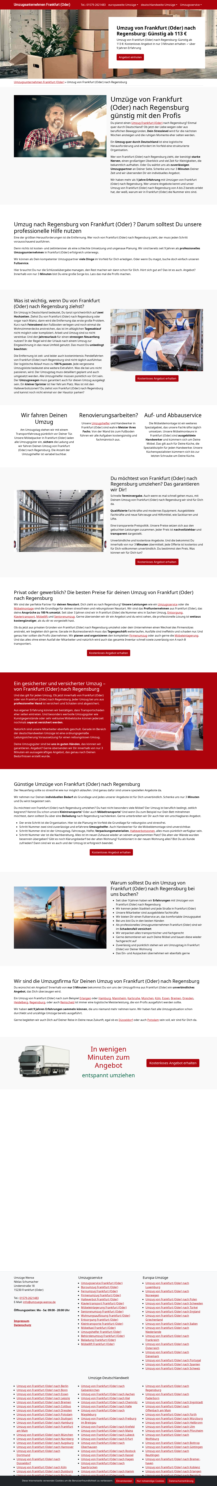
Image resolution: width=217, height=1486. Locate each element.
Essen (166, 998)
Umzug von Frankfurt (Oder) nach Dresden (44, 1410)
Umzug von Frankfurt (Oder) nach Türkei (171, 1307)
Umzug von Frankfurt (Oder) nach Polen (171, 1299)
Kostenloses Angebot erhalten (156, 378)
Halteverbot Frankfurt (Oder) (99, 1299)
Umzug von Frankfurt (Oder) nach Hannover (45, 1447)
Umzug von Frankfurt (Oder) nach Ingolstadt (174, 1402)
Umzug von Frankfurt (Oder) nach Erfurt (107, 1439)
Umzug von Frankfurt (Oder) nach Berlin (42, 1386)
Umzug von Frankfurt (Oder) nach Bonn (42, 1390)
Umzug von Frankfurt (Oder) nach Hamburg (45, 1422)
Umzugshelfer (101, 423)
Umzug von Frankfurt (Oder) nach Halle (106, 1406)
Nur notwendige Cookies (150, 1480)
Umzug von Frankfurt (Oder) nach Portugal (173, 1360)
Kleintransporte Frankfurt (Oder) (102, 1324)
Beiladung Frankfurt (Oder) (98, 1340)
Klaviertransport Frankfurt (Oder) (102, 1303)
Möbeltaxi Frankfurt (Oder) (98, 1328)
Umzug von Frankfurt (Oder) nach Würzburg (174, 1418)
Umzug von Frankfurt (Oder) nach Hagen (107, 1459)
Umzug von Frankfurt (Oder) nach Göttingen (174, 1447)
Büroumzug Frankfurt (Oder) (99, 1287)
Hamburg (104, 998)
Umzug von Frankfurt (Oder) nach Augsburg (45, 1443)
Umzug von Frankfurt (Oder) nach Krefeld (108, 1426)
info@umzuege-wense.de (39, 1302)
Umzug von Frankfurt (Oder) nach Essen (42, 1394)
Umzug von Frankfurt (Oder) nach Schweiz (172, 1368)
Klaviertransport (24, 616)
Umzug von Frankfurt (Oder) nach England (172, 1311)
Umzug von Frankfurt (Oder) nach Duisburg (45, 1471)
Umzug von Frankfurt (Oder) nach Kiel (105, 1398)
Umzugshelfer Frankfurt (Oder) (101, 1332)
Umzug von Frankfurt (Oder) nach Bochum (44, 1475)
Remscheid (67, 1002)
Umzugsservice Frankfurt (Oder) (102, 1283)
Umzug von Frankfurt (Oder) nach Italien (171, 1324)
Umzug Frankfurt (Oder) (147, 123)
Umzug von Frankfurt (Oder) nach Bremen (44, 1402)
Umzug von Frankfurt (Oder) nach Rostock (108, 1451)
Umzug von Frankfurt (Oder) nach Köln (42, 1467)
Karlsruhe (133, 998)
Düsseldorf (126, 1020)
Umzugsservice (167, 604)
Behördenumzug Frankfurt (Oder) (103, 1336)
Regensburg (37, 1002)
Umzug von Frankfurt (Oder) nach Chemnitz (109, 1402)
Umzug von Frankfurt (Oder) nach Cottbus (44, 1406)
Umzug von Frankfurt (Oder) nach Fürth (171, 1414)
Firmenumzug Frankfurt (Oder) (101, 1295)
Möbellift (42, 616)
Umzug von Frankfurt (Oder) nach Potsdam (44, 1414)
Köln (158, 998)
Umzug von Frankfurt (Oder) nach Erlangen (173, 1471)
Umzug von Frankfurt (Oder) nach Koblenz (172, 1467)
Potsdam (153, 1020)
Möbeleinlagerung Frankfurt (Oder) (104, 1307)
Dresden (187, 998)
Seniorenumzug (64, 616)
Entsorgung (175, 612)
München (147, 998)
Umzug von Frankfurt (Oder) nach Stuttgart (45, 1418)
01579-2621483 (29, 1298)
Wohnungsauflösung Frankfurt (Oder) (105, 1315)
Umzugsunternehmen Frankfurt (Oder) (42, 4)
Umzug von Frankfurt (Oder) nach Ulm (170, 1426)
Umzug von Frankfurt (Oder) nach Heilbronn (174, 1422)
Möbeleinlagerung (186, 635)
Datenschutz (22, 1325)
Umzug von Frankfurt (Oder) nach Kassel (107, 1455)
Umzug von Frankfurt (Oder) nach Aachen (108, 1394)
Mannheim (119, 998)
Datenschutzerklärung (181, 1480)
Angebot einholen (130, 57)
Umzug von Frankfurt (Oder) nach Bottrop (172, 1443)
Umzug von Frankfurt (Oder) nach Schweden (174, 1303)
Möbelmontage (24, 608)
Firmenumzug (138, 635)
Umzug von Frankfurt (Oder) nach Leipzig (43, 1398)
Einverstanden (124, 1480)
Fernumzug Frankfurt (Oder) (99, 1291)
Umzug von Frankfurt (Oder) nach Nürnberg (45, 1439)
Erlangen (85, 998)
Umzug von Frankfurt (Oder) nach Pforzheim (174, 1431)
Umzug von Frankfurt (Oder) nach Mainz (107, 1431)
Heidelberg (21, 1002)
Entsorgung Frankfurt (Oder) (99, 1319)
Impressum (21, 1321)
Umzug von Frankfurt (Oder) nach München (45, 1435)
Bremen (176, 998)
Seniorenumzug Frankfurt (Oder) (102, 1311)
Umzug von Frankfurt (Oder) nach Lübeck (107, 1435)
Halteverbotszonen (142, 831)
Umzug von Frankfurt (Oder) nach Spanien (172, 1364)
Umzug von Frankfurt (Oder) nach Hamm (107, 1471)
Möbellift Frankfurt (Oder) (97, 1344)
